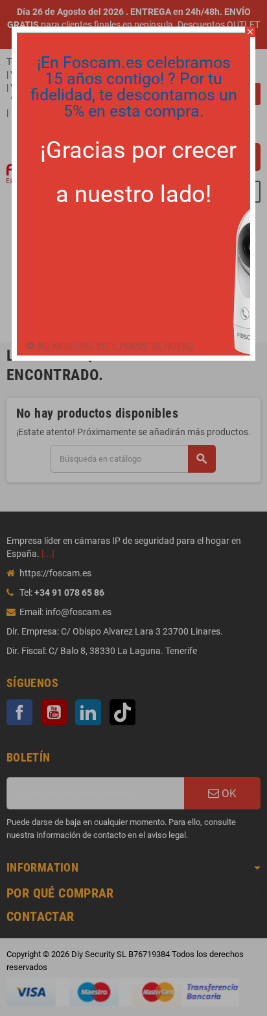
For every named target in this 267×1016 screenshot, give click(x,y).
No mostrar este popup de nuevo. (117, 346)
